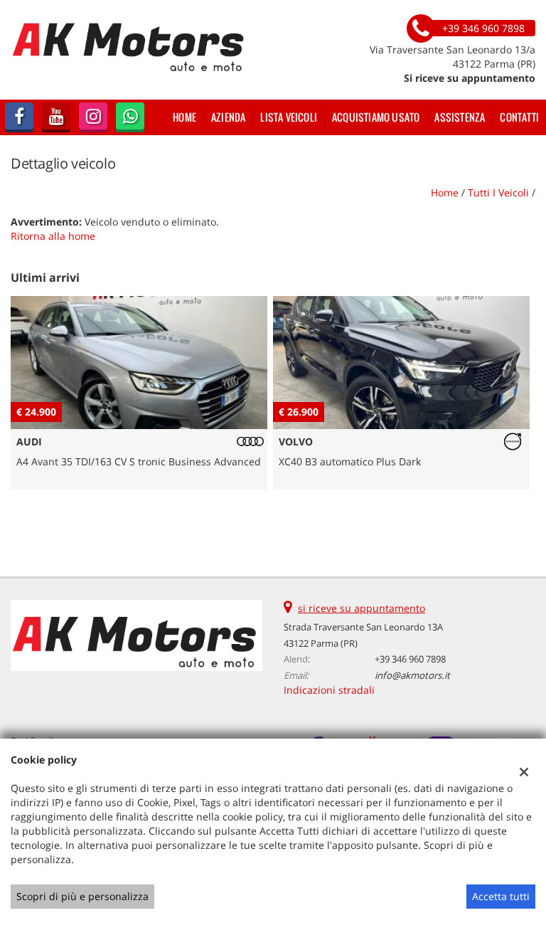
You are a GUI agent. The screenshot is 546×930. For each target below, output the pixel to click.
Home (184, 117)
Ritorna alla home (53, 236)
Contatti (519, 117)
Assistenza (459, 117)
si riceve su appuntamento (361, 608)
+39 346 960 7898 (410, 658)
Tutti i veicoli (498, 192)
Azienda (228, 117)
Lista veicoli (288, 117)
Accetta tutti (501, 896)
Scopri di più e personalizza (82, 896)
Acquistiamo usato (375, 117)
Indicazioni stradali (329, 690)
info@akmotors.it (412, 675)
